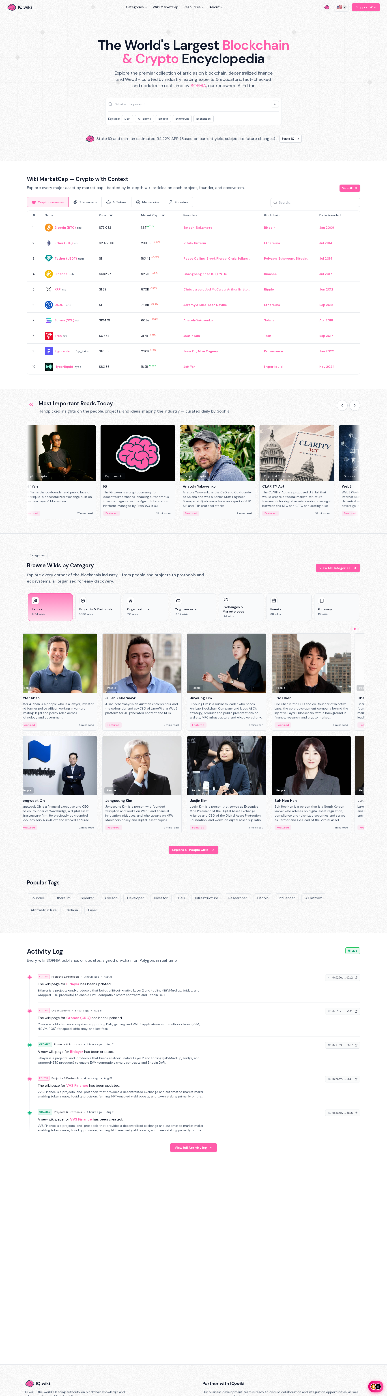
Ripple (269, 289)
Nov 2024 (327, 367)
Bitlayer (73, 984)
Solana (269, 320)
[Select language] (341, 7)
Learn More (270, 139)
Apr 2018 (326, 320)
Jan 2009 (326, 228)
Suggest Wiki (366, 7)
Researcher (237, 898)
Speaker (87, 898)
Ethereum (182, 118)
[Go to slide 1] (351, 629)
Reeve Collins (194, 258)
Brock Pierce (216, 258)
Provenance (273, 351)
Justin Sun (191, 336)
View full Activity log (191, 1148)
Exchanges (203, 118)
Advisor (110, 898)
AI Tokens (144, 118)
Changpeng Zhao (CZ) (200, 274)
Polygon (270, 258)
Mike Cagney (208, 351)
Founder (37, 898)
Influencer (287, 898)
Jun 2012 (326, 289)
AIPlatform (313, 898)
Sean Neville (217, 305)
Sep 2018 (326, 305)
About (215, 7)
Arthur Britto (237, 289)
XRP (58, 289)
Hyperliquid (64, 367)
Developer (135, 898)
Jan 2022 (326, 351)
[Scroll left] (342, 405)
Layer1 (93, 910)
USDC (59, 305)
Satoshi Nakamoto (197, 228)
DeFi (127, 118)
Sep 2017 (326, 336)
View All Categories (334, 568)
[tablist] (110, 202)
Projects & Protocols (66, 977)
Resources (192, 7)
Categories (135, 7)
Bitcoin (163, 118)
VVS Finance (77, 1085)
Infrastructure (206, 898)
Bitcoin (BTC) (65, 228)
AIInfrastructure (44, 910)
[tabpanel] (193, 292)
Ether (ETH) (64, 243)
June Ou (189, 351)
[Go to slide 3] (358, 629)
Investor (161, 898)
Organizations (61, 1010)
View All (347, 188)
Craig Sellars (238, 258)
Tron (58, 336)
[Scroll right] (354, 405)
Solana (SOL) (64, 320)
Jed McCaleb (215, 289)
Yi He (223, 274)
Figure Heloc (65, 351)
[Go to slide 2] (355, 629)
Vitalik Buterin (194, 243)
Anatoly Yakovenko (198, 320)
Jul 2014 (325, 243)
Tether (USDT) (66, 258)
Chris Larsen (193, 289)
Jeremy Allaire (194, 305)
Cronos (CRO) (78, 1017)
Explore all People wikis (190, 850)
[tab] (48, 202)
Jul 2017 (325, 274)
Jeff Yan (189, 367)
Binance (61, 274)
